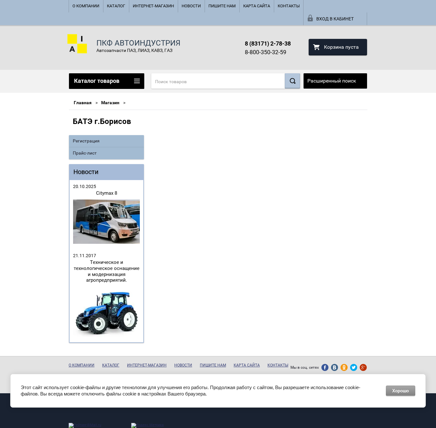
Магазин (110, 102)
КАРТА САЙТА (256, 6)
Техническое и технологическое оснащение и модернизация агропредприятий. (106, 271)
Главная (83, 102)
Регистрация (86, 140)
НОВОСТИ (191, 6)
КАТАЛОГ (116, 6)
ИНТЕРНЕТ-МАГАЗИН (153, 6)
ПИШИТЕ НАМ (222, 6)
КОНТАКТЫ (289, 6)
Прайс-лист (85, 153)
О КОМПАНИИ (85, 6)
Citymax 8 (106, 193)
